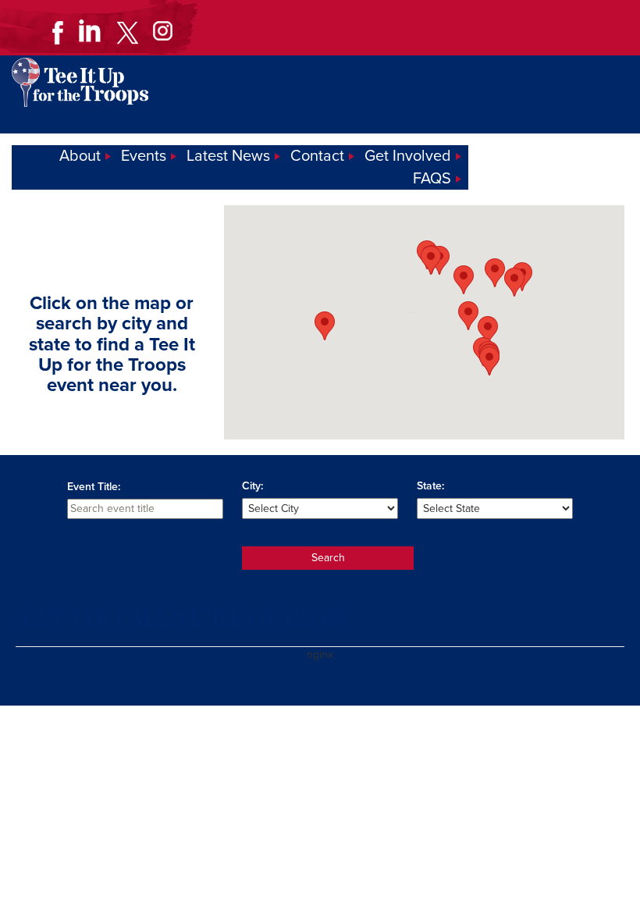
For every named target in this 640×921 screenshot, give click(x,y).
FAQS (432, 178)
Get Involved (407, 156)
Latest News (228, 156)
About (80, 156)
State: (430, 486)
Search (328, 557)
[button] (324, 326)
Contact (317, 156)
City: (252, 486)
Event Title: (93, 486)
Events (143, 156)
